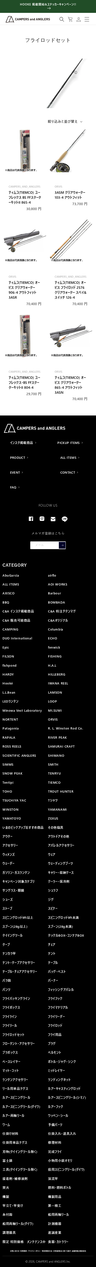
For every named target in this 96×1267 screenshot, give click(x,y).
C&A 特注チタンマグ (62, 611)
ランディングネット (59, 1079)
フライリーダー (56, 1016)
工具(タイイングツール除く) (19, 1169)
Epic (5, 647)
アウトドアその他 (58, 836)
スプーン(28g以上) (15, 926)
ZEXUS (53, 818)
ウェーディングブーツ (60, 863)
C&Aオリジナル (58, 620)
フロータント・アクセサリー (18, 1043)
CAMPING (10, 629)
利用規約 (23, 1251)
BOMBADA (56, 602)
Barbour (54, 593)
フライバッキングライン (16, 998)
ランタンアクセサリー (15, 1079)
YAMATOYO (11, 818)
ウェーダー (8, 863)
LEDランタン (10, 701)
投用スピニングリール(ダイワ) (66, 1169)
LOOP (52, 701)
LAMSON (55, 692)
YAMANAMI (57, 809)
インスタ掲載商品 (21, 442)
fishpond (9, 665)
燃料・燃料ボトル (59, 1187)
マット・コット (10, 1070)
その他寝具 (56, 827)
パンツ (6, 989)
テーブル (53, 962)
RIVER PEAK (57, 737)
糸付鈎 (7, 1214)
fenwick (54, 647)
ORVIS (53, 719)
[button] (61, 19)
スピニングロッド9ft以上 (17, 917)
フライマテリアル (58, 1007)
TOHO (7, 791)
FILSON (8, 656)
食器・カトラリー (58, 1242)
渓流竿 (53, 1178)
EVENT (15, 472)
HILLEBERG (56, 674)
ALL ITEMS (68, 457)
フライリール (9, 1025)
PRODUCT (17, 457)
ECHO (52, 638)
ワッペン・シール (58, 1115)
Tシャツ (53, 800)
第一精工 (54, 1205)
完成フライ (55, 1151)
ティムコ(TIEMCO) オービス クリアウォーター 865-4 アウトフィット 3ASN (70, 385)
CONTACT (67, 472)
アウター (7, 836)
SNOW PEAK (12, 773)
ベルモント (54, 1052)
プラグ (52, 1043)
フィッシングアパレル (61, 989)
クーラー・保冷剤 (59, 881)
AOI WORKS (57, 584)
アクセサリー (10, 845)
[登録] (62, 545)
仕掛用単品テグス (14, 1142)
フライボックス (11, 1007)
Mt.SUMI (55, 710)
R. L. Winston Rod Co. (65, 728)
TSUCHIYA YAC (14, 800)
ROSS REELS (11, 746)
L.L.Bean (9, 692)
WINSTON (10, 809)
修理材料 (54, 1142)
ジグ (51, 899)
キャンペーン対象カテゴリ (18, 881)
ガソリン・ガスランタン (16, 872)
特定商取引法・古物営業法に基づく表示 (56, 1251)
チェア (51, 944)
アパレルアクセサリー (61, 845)
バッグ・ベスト (57, 971)
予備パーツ (55, 1124)
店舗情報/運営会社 (79, 1251)
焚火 (5, 1187)
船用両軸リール (58, 1214)
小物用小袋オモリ (60, 1160)
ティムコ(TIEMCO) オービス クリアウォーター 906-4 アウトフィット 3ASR (24, 290)
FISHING (55, 656)
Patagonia (10, 728)
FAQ (13, 487)
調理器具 (9, 1232)
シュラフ (53, 890)
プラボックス (10, 1052)
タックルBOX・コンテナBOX (66, 935)
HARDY (8, 674)
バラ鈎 (6, 980)
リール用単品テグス (15, 1088)
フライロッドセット (13, 1034)
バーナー (53, 980)
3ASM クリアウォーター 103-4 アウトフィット (70, 195)
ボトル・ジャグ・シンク (62, 1061)
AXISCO (8, 593)
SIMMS (8, 764)
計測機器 (54, 1223)
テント (52, 953)
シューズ (7, 899)
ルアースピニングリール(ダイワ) (21, 1106)
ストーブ (7, 908)
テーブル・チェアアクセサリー (19, 971)
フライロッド (55, 1025)
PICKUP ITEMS (68, 442)
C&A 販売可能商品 (16, 620)
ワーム (6, 1124)
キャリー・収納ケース (61, 872)
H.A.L (52, 665)
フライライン (9, 1016)
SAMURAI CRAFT (61, 746)
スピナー (53, 908)
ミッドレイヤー (56, 1070)
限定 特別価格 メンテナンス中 (24, 1242)
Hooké (7, 683)
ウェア (51, 854)
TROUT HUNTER (60, 791)
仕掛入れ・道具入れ (62, 1133)
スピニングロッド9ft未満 (63, 917)
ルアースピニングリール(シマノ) (67, 1097)
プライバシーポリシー (34, 1251)
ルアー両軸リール (13, 1115)
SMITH (53, 764)
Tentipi (7, 782)
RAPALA (9, 737)
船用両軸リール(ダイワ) (17, 1223)
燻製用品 (54, 1196)
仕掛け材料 (10, 1133)
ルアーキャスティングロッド (64, 1088)
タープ (6, 944)
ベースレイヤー (11, 1061)
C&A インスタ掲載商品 (18, 611)
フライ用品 (55, 1034)
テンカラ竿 (9, 953)
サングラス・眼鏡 (13, 890)
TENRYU (54, 773)
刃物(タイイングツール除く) (19, 1151)
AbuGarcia (10, 575)
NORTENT (10, 719)
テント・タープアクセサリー (18, 962)
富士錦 (7, 1160)
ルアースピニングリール (16, 1097)
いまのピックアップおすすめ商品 (23, 827)
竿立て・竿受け (12, 1205)
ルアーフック (55, 1106)
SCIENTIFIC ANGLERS (19, 755)
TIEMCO (54, 782)
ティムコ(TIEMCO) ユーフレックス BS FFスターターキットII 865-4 (25, 197)
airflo (52, 575)
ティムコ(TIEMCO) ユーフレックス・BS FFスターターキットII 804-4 (24, 382)
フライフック (55, 998)
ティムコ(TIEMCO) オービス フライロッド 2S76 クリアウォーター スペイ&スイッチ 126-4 (70, 290)
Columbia (55, 629)
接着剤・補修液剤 (15, 1178)
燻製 (5, 1196)
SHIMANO (56, 755)
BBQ (5, 602)
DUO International (17, 638)
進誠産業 (54, 1232)
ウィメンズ (8, 854)
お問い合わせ (14, 1251)
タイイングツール (12, 935)
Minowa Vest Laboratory (22, 710)
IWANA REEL (58, 683)
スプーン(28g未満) (60, 926)
